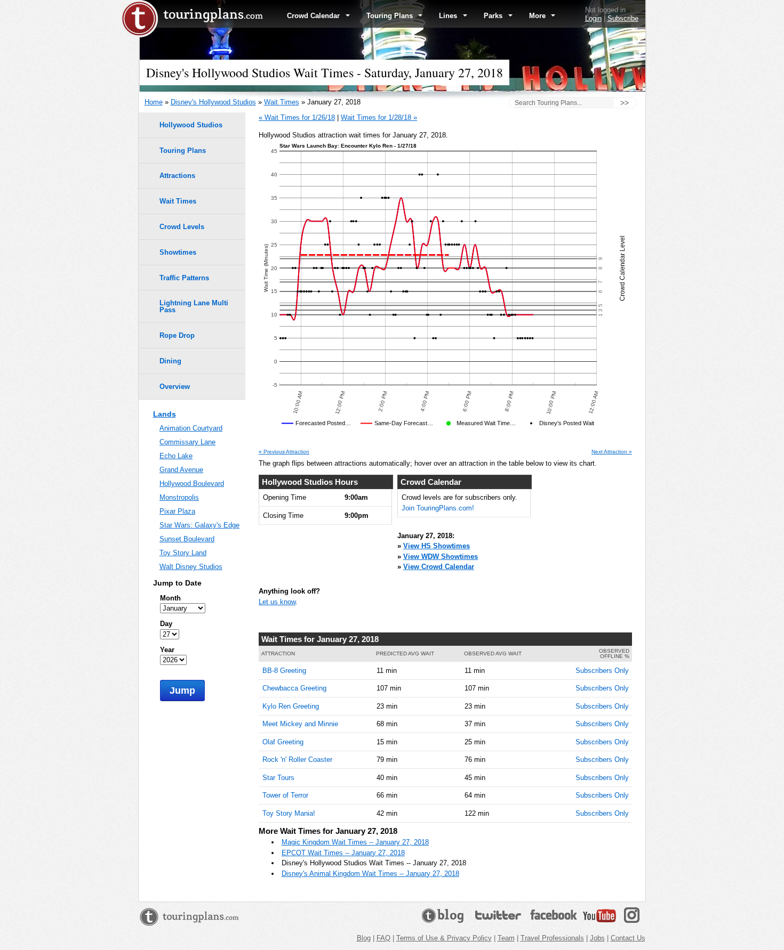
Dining (170, 361)
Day (166, 624)
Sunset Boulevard (186, 539)
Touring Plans (390, 16)
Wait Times (281, 102)
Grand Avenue (181, 470)
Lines (449, 16)
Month (170, 598)
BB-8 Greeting (284, 671)
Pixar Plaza (177, 511)
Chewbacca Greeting (294, 688)
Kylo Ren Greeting (290, 706)
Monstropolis (179, 497)
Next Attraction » (611, 451)
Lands (164, 414)
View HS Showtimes (436, 546)
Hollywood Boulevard (191, 484)
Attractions (177, 176)
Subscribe (622, 18)
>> (624, 103)
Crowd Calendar (314, 16)
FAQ (383, 938)
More (538, 16)
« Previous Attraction (284, 451)
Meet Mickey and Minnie (300, 724)
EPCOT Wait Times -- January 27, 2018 (343, 853)
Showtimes (177, 252)
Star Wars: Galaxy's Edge (199, 525)
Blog (364, 938)
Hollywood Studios (190, 125)
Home (154, 102)
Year (167, 650)
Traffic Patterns (184, 278)
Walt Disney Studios (190, 567)
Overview (174, 387)
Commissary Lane (187, 442)
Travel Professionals (552, 938)
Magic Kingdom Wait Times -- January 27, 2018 (355, 842)
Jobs (597, 938)
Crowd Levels (181, 227)
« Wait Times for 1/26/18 (297, 117)
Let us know (277, 602)
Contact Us (628, 938)
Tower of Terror (285, 795)
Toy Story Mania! (288, 813)
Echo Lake (176, 456)
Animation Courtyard (190, 428)
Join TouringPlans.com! (438, 508)
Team (506, 938)
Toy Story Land (182, 553)
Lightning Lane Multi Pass (193, 306)
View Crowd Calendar (438, 567)
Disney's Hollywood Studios (213, 102)
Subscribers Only (602, 671)
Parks (494, 16)
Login (593, 18)
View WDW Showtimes (440, 557)
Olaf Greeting (282, 742)
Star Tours (278, 778)
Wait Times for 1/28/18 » (379, 117)
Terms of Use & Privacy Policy (444, 938)
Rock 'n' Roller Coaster (297, 760)
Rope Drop (177, 335)
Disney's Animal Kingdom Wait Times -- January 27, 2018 (370, 874)
